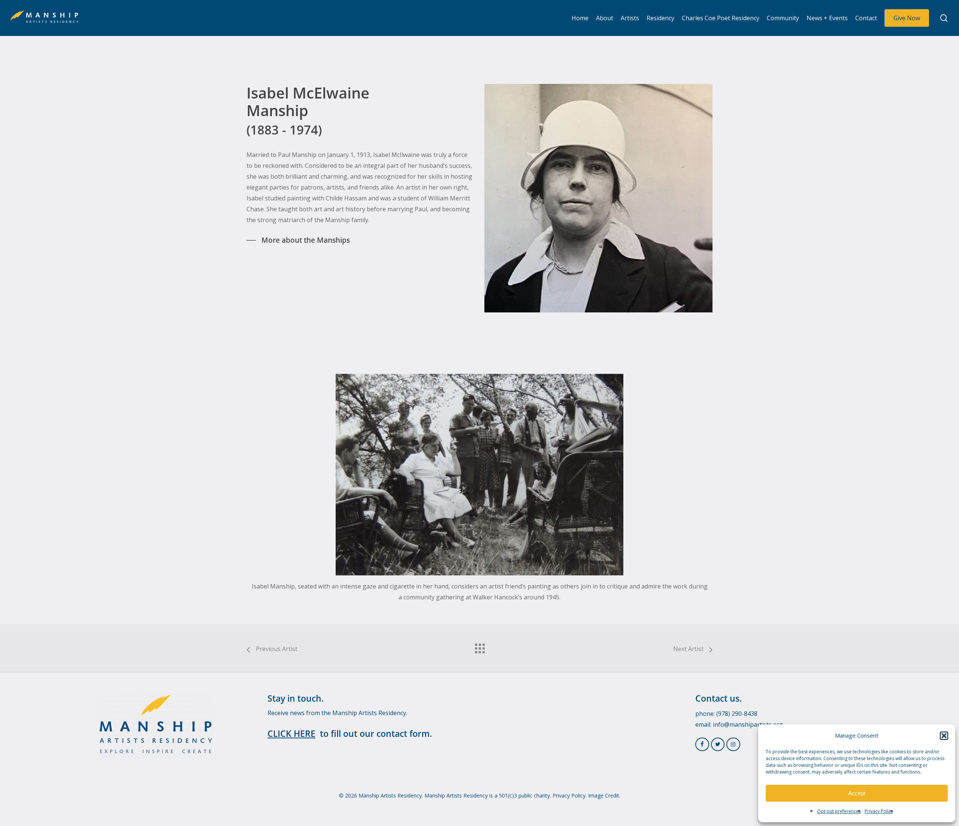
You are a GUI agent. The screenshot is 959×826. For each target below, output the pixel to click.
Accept (856, 793)
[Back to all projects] (479, 646)
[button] (944, 735)
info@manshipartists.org (748, 724)
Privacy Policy (879, 811)
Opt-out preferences (839, 811)
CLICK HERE (291, 733)
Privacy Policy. (570, 795)
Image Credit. (604, 795)
